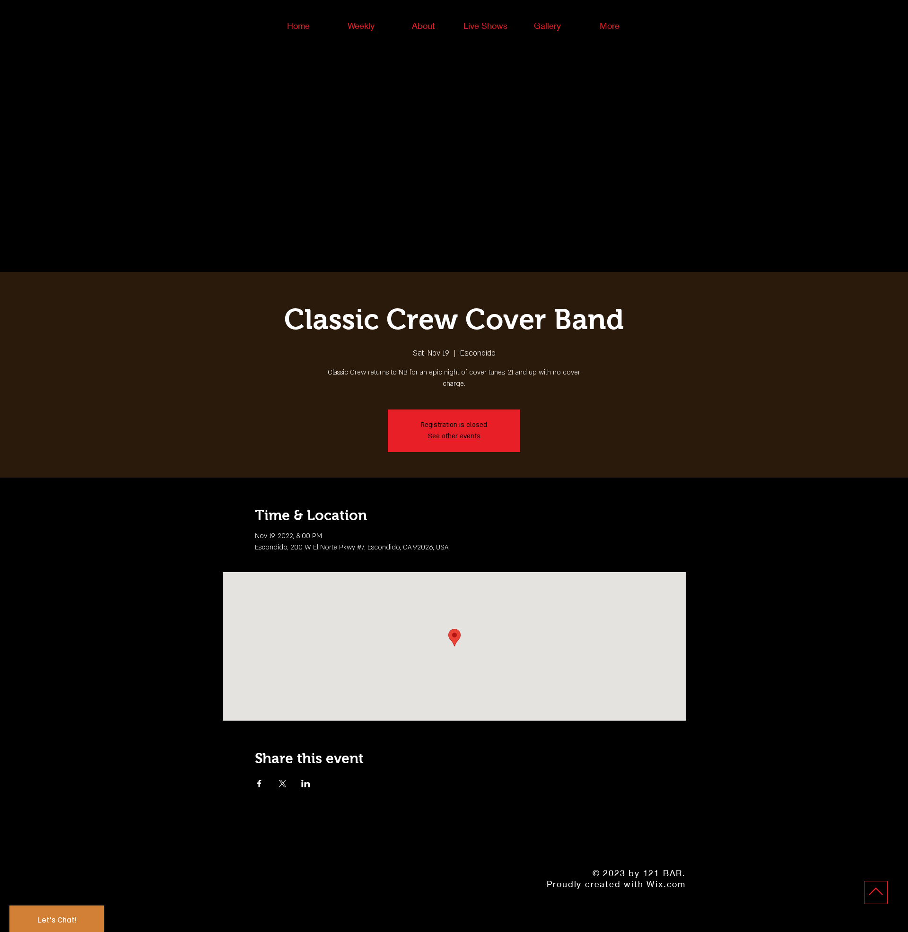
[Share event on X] (282, 783)
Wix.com (666, 884)
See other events (454, 436)
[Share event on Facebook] (259, 783)
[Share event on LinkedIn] (305, 783)
